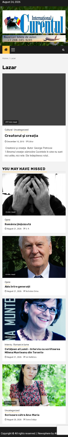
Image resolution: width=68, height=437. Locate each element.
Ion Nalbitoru (31, 357)
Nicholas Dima (32, 291)
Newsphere (44, 433)
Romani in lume (21, 344)
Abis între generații (17, 286)
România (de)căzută (18, 224)
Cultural (8, 130)
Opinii (7, 219)
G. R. (28, 229)
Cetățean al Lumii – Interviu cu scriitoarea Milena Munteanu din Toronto (32, 351)
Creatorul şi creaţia (21, 136)
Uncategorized (21, 130)
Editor (30, 142)
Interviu (8, 344)
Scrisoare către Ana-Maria (22, 414)
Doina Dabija (31, 420)
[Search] (63, 50)
